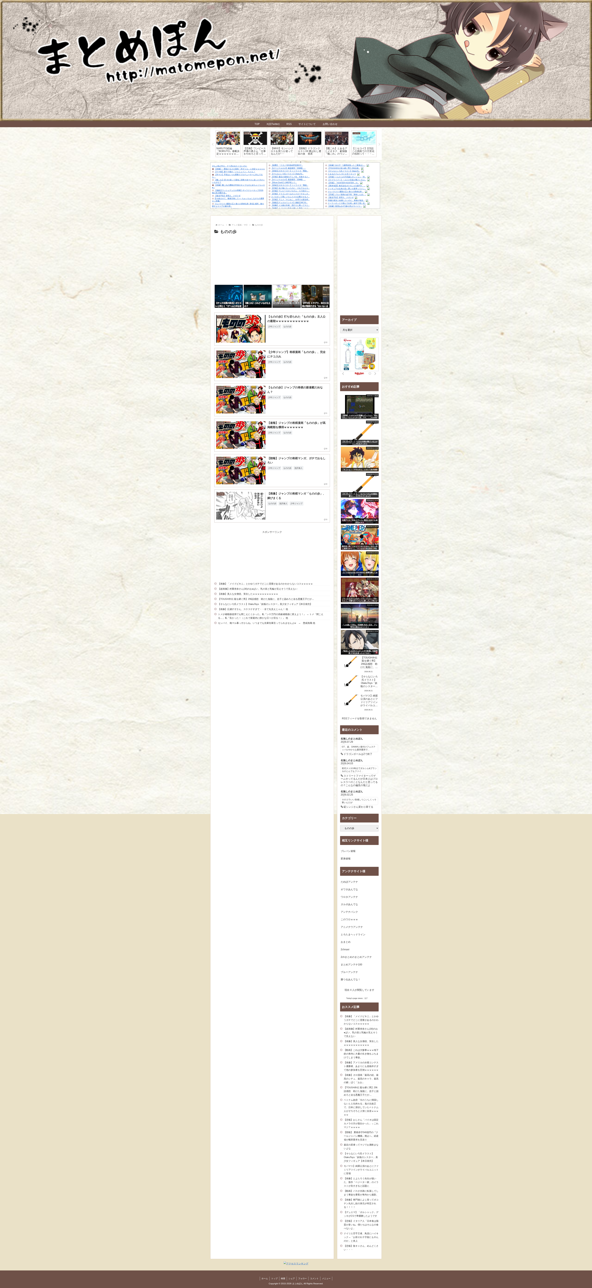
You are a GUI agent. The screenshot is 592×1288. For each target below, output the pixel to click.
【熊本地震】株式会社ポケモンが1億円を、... (346, 186)
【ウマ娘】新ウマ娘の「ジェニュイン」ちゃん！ (235, 172)
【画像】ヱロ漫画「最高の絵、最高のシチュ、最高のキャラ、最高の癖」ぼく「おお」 (361, 1079)
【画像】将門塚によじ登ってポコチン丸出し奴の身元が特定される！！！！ (361, 1203)
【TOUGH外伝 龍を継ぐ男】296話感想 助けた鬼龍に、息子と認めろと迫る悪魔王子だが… (266, 599)
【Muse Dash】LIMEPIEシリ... (284, 182)
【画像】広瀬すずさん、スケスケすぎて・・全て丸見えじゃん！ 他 (253, 609)
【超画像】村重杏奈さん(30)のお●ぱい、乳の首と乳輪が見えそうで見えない (257, 588)
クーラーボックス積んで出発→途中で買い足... (347, 203)
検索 (283, 1278)
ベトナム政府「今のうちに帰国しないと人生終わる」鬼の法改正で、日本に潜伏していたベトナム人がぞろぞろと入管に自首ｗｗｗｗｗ (361, 1107)
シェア (291, 1278)
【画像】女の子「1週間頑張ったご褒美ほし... (346, 165)
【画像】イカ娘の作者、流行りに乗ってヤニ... (290, 205)
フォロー (302, 1278)
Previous (212, 144)
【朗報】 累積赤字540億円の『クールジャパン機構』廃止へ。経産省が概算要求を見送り (361, 1136)
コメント (314, 1278)
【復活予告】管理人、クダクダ (227, 196)
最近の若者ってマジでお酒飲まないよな (361, 1146)
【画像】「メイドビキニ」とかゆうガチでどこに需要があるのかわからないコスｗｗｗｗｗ (265, 583)
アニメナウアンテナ (352, 927)
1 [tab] (291, 162)
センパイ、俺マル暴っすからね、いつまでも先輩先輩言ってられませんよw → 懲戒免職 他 (266, 623)
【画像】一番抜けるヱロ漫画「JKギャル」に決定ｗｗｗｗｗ (240, 169)
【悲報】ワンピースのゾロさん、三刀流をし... (290, 191)
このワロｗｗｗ (349, 919)
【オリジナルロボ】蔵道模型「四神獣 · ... (288, 168)
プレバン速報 (348, 851)
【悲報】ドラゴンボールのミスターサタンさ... (290, 194)
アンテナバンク (349, 912)
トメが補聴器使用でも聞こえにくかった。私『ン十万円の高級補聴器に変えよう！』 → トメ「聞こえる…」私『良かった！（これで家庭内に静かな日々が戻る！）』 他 (270, 616)
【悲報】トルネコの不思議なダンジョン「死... (347, 177)
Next (379, 144)
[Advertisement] (272, 258)
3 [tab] (300, 162)
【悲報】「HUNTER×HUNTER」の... (343, 183)
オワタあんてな (349, 889)
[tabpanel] (228, 144)
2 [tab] (296, 162)
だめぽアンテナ (349, 882)
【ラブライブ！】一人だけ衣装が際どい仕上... (347, 180)
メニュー (326, 1278)
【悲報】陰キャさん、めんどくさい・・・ (361, 1248)
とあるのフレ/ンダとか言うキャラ (342, 174)
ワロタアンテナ (349, 897)
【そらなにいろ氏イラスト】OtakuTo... (287, 174)
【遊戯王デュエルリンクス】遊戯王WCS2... (289, 202)
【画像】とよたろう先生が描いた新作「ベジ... (290, 208)
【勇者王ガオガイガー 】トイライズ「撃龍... (289, 171)
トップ (274, 1278)
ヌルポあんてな (349, 904)
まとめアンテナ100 (351, 964)
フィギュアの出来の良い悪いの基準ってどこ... (347, 189)
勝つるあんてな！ (350, 979)
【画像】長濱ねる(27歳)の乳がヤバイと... (345, 206)
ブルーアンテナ (349, 972)
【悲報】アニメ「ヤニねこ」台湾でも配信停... (290, 199)
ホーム (264, 1278)
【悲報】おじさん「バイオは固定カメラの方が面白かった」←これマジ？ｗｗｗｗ (361, 1123)
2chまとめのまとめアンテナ (356, 957)
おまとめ (346, 942)
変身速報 (346, 858)
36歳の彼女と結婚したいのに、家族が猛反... (346, 200)
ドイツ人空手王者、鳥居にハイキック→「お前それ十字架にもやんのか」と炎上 (361, 1237)
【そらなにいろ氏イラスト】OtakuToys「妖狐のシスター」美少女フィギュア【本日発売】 (265, 604)
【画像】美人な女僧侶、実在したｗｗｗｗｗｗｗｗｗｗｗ (248, 594)
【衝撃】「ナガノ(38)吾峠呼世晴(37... (287, 165)
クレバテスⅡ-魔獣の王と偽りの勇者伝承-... (346, 191)
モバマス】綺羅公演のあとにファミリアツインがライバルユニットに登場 (361, 1170)
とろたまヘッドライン (353, 934)
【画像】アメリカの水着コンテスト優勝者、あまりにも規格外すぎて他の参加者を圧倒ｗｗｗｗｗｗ (361, 1066)
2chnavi (345, 949)
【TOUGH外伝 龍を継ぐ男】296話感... (344, 168)
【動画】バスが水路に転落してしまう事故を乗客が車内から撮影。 (361, 1193)
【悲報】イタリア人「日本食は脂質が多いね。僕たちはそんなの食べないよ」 (361, 1225)
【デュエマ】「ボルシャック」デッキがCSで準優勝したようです (361, 1214)
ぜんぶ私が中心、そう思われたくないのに (229, 166)
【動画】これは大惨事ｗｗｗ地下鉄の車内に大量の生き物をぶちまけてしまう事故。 (361, 1054)
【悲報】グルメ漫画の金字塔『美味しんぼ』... (347, 194)
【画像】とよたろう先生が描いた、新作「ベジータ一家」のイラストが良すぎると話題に (361, 1182)
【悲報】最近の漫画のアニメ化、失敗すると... (290, 177)
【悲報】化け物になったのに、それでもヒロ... (290, 188)
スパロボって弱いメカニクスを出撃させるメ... (290, 197)
